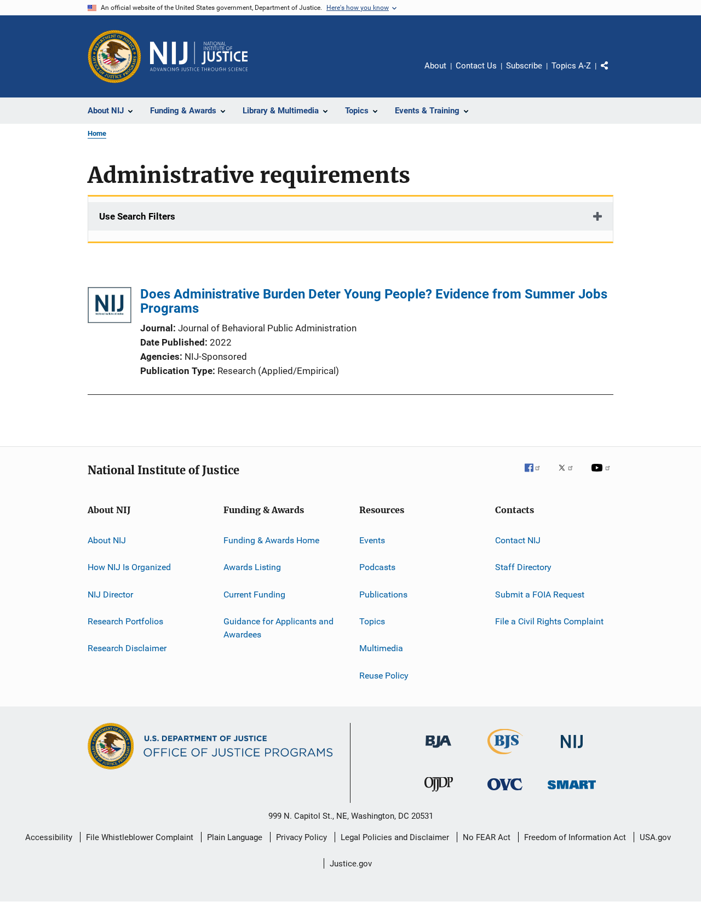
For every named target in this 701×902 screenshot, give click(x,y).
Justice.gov (351, 864)
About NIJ (107, 540)
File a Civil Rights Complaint (549, 621)
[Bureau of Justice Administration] (438, 750)
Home (97, 133)
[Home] (199, 56)
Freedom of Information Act (575, 837)
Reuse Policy (384, 675)
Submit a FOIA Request (539, 594)
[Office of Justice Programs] (114, 56)
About (435, 66)
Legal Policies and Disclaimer (395, 837)
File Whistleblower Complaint (139, 837)
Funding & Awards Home (271, 540)
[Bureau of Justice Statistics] (505, 756)
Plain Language (234, 837)
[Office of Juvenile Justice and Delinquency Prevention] (438, 793)
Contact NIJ (518, 540)
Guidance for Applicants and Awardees (278, 628)
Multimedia (381, 648)
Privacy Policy (301, 837)
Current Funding (254, 594)
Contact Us (476, 66)
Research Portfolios (125, 621)
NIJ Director (110, 594)
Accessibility (48, 837)
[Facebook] (537, 475)
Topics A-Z (571, 66)
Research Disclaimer (127, 648)
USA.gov (655, 837)
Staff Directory (523, 567)
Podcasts (377, 567)
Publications (383, 594)
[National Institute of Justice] (572, 750)
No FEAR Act (486, 837)
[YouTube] (602, 475)
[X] (570, 475)
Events (372, 540)
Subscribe (524, 66)
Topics (372, 621)
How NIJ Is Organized (129, 567)
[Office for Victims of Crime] (504, 792)
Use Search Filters (137, 216)
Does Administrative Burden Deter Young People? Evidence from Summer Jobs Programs (373, 301)
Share (613, 73)
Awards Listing (252, 567)
